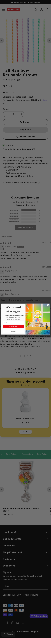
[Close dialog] (48, 305)
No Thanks (13, 331)
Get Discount (13, 326)
